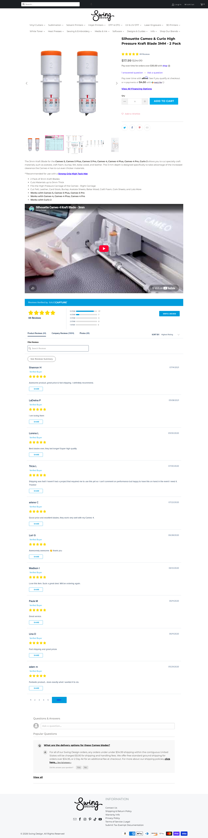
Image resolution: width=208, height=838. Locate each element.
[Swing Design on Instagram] (85, 820)
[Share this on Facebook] (132, 128)
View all (38, 777)
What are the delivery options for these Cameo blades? (77, 745)
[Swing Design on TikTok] (95, 820)
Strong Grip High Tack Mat (73, 173)
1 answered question (132, 72)
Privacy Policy (112, 818)
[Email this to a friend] (147, 128)
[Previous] (27, 83)
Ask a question (155, 72)
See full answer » (64, 762)
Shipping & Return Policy (118, 811)
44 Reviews (145, 54)
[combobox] (50, 4)
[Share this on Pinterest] (140, 128)
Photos (84, 333)
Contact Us (111, 807)
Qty (123, 96)
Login (178, 4)
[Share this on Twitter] (125, 128)
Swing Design (36, 833)
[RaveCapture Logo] (57, 302)
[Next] (116, 83)
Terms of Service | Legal (117, 821)
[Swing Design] (102, 16)
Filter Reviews (33, 342)
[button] (91, 4)
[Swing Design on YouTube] (100, 820)
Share (36, 389)
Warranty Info (112, 814)
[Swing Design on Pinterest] (90, 820)
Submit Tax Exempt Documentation (124, 825)
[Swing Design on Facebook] (80, 820)
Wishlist (190, 4)
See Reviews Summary (42, 359)
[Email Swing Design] (75, 820)
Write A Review (169, 314)
